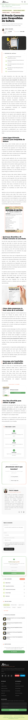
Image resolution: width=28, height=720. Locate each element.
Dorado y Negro (6, 12)
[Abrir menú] (25, 2)
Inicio (2, 683)
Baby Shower (17, 683)
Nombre (5, 532)
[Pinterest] (21, 512)
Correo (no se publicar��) (9, 537)
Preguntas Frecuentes (5, 690)
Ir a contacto (14, 651)
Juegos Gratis (4, 686)
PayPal (23, 675)
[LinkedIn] (19, 512)
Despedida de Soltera (7, 10)
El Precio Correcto (15, 12)
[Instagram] (5, 676)
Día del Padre (17, 688)
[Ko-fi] (24, 512)
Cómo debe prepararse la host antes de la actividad (15, 65)
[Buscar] (22, 2)
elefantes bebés (14, 604)
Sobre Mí (3, 693)
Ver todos (6, 610)
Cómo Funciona (4, 688)
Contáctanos (3, 695)
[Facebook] (8, 676)
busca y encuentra (7, 607)
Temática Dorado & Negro (7, 6)
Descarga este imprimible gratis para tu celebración (14, 68)
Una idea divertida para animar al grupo (14, 71)
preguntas (19, 607)
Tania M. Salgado (13, 490)
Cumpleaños (17, 690)
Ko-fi (18, 675)
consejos (14, 607)
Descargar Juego (18, 392)
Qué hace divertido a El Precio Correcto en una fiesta (15, 61)
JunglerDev (16, 718)
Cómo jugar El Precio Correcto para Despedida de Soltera (13, 57)
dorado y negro (6, 604)
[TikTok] (11, 676)
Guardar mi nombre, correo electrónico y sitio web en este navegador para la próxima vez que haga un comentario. (14, 544)
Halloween (17, 695)
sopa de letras (21, 604)
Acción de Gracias (18, 693)
